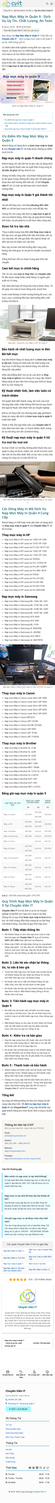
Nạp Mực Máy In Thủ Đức (14, 1258)
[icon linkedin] (37, 1467)
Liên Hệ (9, 1450)
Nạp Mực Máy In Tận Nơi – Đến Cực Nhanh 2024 (14, 1269)
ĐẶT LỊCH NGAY (19, 1409)
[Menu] (51, 4)
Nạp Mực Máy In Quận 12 (39, 1269)
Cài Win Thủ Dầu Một (41, 1343)
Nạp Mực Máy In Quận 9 (27, 35)
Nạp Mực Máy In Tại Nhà (22, 10)
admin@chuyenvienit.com (15, 1136)
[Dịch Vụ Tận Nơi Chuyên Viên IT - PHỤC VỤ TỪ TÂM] (13, 4)
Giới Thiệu (10, 1454)
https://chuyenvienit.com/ (15, 1151)
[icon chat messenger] (47, 1467)
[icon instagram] (41, 1467)
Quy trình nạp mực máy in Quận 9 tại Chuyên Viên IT (26, 129)
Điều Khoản (10, 1458)
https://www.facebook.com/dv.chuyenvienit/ (23, 1158)
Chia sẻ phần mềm (13, 1429)
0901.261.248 (10, 1143)
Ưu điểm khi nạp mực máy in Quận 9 (19, 120)
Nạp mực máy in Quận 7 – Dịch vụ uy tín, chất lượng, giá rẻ (14, 1343)
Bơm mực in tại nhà (37, 1264)
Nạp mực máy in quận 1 (13, 1264)
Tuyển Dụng (10, 1462)
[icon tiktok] (44, 1467)
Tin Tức (9, 1425)
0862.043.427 (24, 1143)
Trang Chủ (7, 10)
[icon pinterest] (34, 1467)
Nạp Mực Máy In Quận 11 (13, 1251)
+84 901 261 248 (14, 1400)
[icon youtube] (30, 1467)
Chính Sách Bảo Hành (14, 1433)
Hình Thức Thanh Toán (15, 1437)
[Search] (47, 3)
